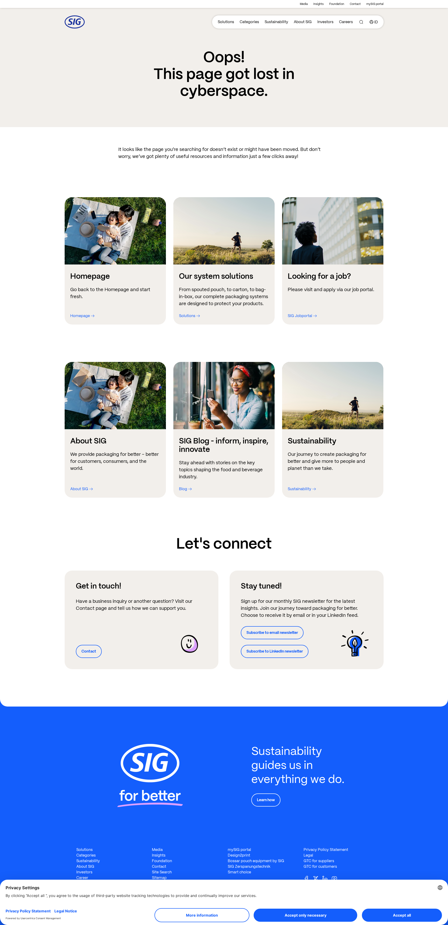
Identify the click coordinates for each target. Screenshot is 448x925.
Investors (325, 21)
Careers (346, 21)
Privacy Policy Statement (326, 849)
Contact (355, 4)
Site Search (162, 872)
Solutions (226, 21)
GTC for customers (320, 866)
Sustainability (276, 21)
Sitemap (159, 877)
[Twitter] (317, 878)
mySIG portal (375, 4)
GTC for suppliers (319, 860)
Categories (249, 21)
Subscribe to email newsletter (272, 632)
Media (304, 4)
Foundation (336, 4)
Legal (308, 855)
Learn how (266, 799)
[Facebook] (308, 878)
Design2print (239, 855)
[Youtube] (336, 878)
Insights (318, 4)
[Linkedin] (327, 878)
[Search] (361, 22)
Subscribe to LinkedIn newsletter (274, 651)
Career (82, 877)
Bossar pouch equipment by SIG (256, 860)
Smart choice (239, 872)
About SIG (303, 21)
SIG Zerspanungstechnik (249, 866)
